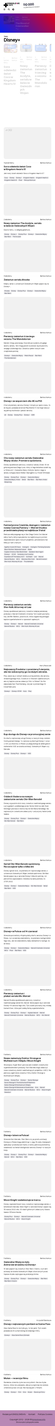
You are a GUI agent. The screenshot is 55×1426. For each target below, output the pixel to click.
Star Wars (7, 237)
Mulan (30, 1392)
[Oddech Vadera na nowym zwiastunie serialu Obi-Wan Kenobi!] (27, 773)
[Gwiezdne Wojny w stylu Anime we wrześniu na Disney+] (27, 1238)
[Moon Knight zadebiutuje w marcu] (27, 1176)
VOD (29, 753)
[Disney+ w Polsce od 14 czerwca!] (27, 908)
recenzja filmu (39, 1392)
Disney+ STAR (16, 691)
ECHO (14, 554)
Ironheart (29, 557)
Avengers (25, 547)
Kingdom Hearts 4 (42, 178)
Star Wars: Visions (10, 1281)
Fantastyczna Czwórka (25, 554)
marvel (41, 557)
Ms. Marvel (45, 1015)
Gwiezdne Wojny (41, 234)
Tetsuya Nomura (29, 180)
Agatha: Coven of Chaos (12, 547)
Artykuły (40, 48)
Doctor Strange (33, 1080)
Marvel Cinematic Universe (34, 624)
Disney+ (19, 178)
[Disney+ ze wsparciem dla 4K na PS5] (27, 377)
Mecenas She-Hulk (28, 559)
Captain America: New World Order (15, 552)
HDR (32, 415)
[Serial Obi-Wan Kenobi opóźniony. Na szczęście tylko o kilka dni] (27, 840)
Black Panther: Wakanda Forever (15, 549)
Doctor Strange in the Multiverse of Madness (19, 1082)
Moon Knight (46, 1090)
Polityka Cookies (45, 1414)
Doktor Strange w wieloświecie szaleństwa (18, 1087)
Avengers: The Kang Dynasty (40, 547)
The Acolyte (17, 237)
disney (12, 178)
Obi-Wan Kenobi (9, 821)
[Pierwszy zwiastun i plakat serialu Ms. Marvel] (27, 970)
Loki (35, 557)
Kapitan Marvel (33, 1013)
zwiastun (7, 1092)
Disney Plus (22, 234)
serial (24, 480)
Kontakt (31, 1414)
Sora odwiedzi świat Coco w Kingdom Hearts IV (10, 75)
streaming (8, 482)
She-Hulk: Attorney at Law (13, 561)
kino (36, 1087)
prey (29, 691)
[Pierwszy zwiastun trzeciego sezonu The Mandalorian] (27, 313)
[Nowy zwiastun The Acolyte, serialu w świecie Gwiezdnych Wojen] (27, 200)
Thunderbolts (28, 561)
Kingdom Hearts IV (10, 180)
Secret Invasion (41, 559)
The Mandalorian (10, 358)
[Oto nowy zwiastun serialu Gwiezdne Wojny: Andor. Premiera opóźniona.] (27, 434)
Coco (6, 178)
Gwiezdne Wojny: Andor (12, 480)
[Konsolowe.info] (12, 5)
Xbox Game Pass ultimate (20, 1335)
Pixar (20, 180)
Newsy (12, 47)
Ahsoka (6, 291)
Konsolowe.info (38, 1419)
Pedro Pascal (29, 355)
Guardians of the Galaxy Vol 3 (14, 557)
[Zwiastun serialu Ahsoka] (27, 256)
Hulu (25, 691)
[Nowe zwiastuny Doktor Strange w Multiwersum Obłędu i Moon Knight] (27, 1035)
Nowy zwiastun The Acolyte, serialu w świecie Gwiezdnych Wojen (26, 79)
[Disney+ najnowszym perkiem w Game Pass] (27, 1300)
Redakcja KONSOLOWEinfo (14, 1414)
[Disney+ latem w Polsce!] (27, 1112)
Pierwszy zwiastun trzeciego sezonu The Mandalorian (41, 76)
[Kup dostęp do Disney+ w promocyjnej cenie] (27, 711)
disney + (14, 234)
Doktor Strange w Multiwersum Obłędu (17, 1085)
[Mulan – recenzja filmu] (27, 1355)
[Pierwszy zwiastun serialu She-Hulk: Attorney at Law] (27, 581)
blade (30, 549)
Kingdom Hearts (28, 178)
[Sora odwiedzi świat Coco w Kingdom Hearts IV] (27, 143)
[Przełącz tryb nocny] (13, 9)
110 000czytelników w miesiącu (31, 5)
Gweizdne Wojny (33, 477)
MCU (18, 559)
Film (19, 1392)
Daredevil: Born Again (36, 552)
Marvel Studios (9, 559)
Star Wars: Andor (41, 480)
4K (5, 415)
